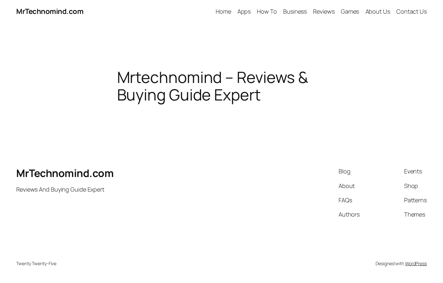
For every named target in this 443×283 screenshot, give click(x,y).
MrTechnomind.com (49, 11)
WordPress (416, 263)
